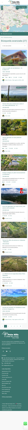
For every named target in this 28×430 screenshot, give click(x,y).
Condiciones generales (7, 409)
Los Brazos (5, 169)
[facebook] (3, 351)
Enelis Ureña (7, 115)
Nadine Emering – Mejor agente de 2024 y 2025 (14, 80)
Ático (3, 385)
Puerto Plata (6, 100)
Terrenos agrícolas (6, 377)
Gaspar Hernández (7, 304)
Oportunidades (5, 383)
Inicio (2, 37)
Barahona (5, 203)
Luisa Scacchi (8, 184)
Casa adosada (5, 391)
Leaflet (15, 31)
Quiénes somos (5, 407)
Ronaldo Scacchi (8, 218)
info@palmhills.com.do (8, 365)
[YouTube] (6, 351)
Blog (10, 407)
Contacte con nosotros (16, 407)
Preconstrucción (5, 387)
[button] (7, 27)
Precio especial (5, 389)
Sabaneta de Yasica (7, 64)
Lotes (3, 379)
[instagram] (10, 351)
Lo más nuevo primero (6, 45)
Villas (3, 393)
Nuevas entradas (5, 381)
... (8, 75)
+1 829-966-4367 (7, 363)
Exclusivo (4, 375)
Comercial (4, 373)
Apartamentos (5, 371)
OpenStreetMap (21, 31)
